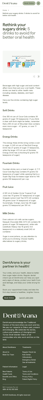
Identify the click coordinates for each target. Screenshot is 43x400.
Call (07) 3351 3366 (26, 298)
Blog (4, 379)
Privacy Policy (27, 377)
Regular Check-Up (29, 352)
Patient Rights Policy (29, 379)
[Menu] (38, 3)
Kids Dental (26, 355)
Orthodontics (27, 357)
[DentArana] (12, 3)
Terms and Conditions (30, 374)
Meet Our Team (8, 355)
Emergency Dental (29, 360)
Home (5, 10)
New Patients (7, 371)
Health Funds (7, 374)
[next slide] (38, 76)
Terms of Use (27, 371)
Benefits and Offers (10, 377)
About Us (6, 352)
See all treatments (28, 362)
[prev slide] (34, 76)
